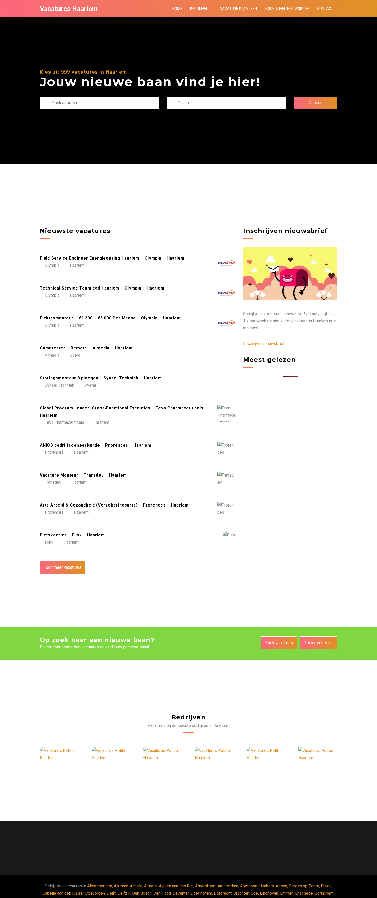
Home (177, 9)
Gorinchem (324, 893)
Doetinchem (201, 893)
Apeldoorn (249, 886)
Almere (150, 886)
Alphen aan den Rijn (176, 886)
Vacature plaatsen (238, 9)
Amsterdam (227, 886)
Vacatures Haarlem (69, 8)
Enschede (304, 893)
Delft (111, 893)
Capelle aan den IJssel (63, 893)
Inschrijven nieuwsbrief (287, 9)
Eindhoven (269, 893)
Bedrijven (199, 9)
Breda (326, 886)
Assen (281, 886)
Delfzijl (123, 893)
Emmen (286, 893)
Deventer (181, 893)
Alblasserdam (99, 886)
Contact (325, 9)
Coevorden (95, 893)
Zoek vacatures (279, 642)
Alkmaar (121, 886)
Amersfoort (205, 886)
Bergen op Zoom (304, 886)
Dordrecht (223, 893)
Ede (254, 893)
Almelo (136, 886)
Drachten (241, 893)
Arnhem (267, 886)
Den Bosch (142, 893)
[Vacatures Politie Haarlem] (59, 754)
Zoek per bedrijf (318, 642)
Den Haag (162, 893)
